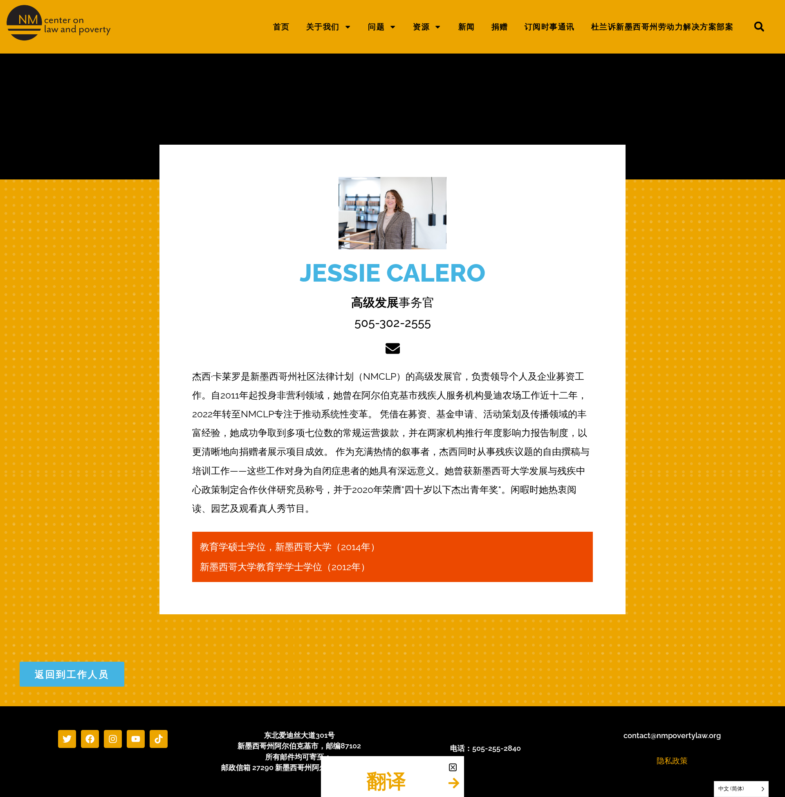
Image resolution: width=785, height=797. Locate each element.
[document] (392, 398)
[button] (453, 767)
